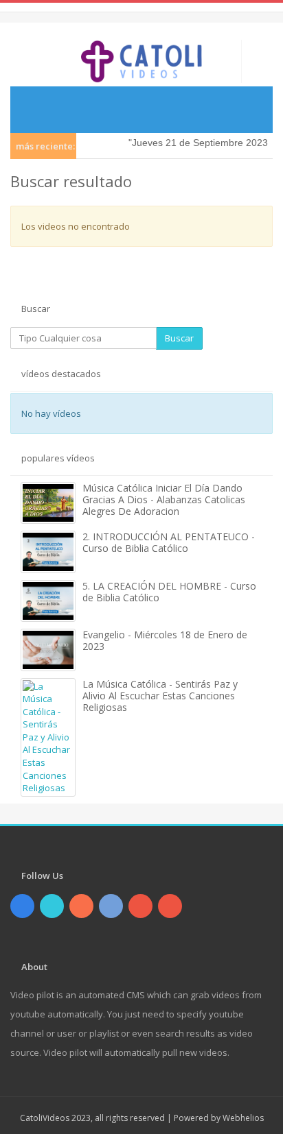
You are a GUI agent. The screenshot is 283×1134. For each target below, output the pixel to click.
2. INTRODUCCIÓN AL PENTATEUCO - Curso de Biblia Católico (168, 542)
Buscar (179, 338)
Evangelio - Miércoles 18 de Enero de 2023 (164, 640)
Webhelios (243, 1118)
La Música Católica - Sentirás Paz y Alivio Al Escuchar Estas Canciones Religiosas (160, 695)
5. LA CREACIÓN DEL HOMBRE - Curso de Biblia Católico (169, 591)
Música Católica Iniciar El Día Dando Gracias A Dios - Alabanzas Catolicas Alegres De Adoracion (163, 499)
